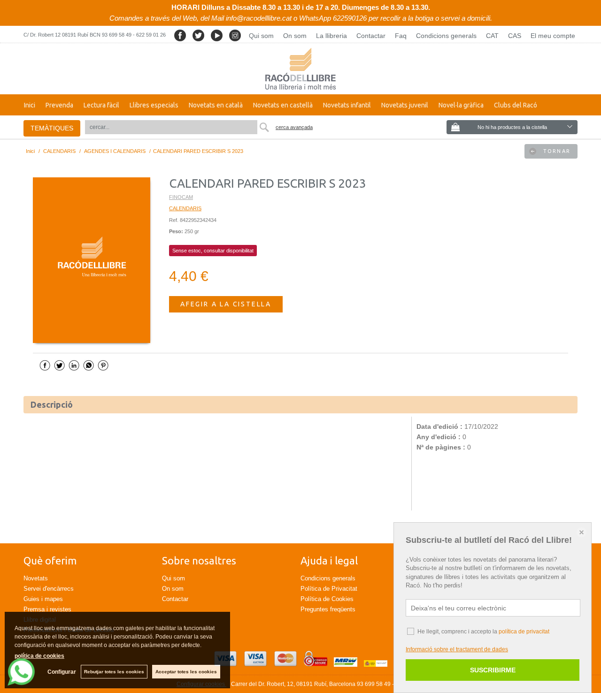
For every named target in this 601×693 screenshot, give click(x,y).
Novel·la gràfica (461, 105)
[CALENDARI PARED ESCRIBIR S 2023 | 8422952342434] (91, 260)
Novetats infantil (347, 105)
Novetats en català (216, 105)
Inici (29, 105)
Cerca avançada (294, 127)
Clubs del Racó (515, 105)
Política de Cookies (327, 598)
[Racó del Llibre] (300, 69)
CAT (492, 35)
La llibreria (331, 35)
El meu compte (553, 35)
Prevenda (59, 105)
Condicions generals (446, 35)
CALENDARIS (185, 208)
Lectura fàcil (101, 105)
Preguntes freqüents (327, 609)
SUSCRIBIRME (493, 670)
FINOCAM (181, 197)
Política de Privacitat (328, 588)
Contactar (370, 35)
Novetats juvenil (404, 105)
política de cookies (39, 656)
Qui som (261, 35)
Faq (401, 35)
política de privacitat (524, 631)
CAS (514, 35)
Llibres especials (154, 105)
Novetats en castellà (283, 105)
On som (295, 35)
